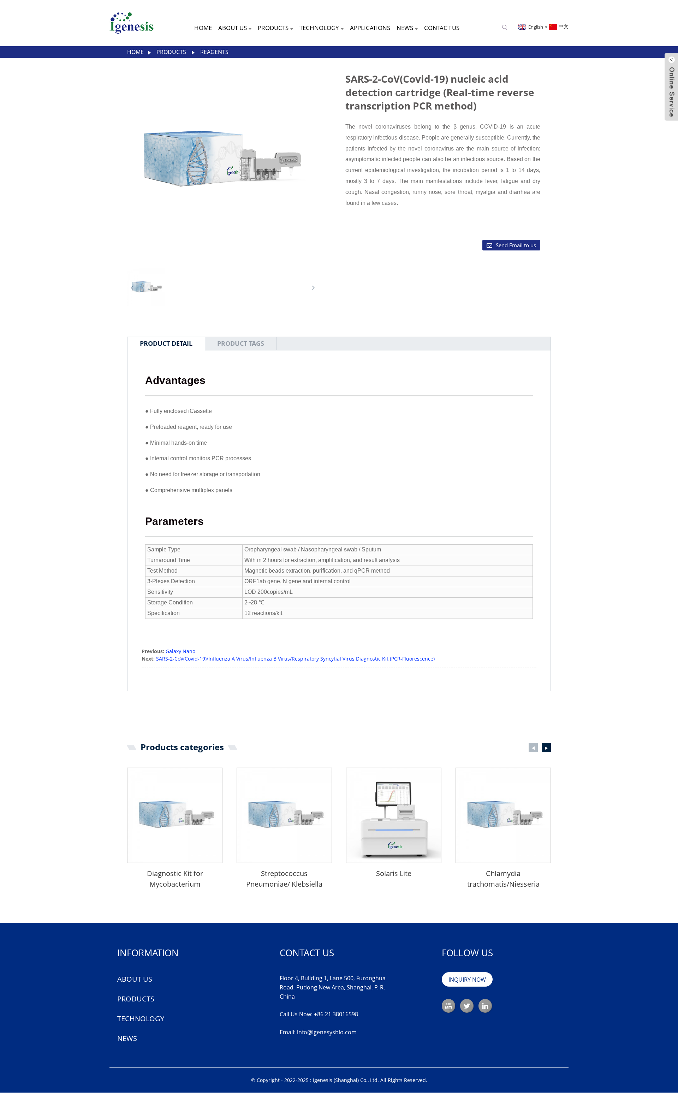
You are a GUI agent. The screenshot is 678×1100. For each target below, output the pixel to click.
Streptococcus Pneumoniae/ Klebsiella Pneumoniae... (284, 879)
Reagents (214, 52)
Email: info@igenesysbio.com (318, 1032)
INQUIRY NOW (467, 979)
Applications (370, 28)
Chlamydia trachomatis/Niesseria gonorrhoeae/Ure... (503, 879)
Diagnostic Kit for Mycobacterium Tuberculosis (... (175, 879)
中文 (563, 26)
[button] (313, 288)
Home (203, 28)
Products (273, 28)
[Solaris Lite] (393, 815)
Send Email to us (516, 245)
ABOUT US (134, 979)
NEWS (127, 1038)
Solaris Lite (393, 873)
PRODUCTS (135, 999)
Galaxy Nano (180, 651)
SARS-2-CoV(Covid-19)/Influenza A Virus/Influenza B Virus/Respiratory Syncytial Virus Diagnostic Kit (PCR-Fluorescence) (295, 658)
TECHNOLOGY (140, 1018)
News (405, 28)
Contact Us (441, 28)
